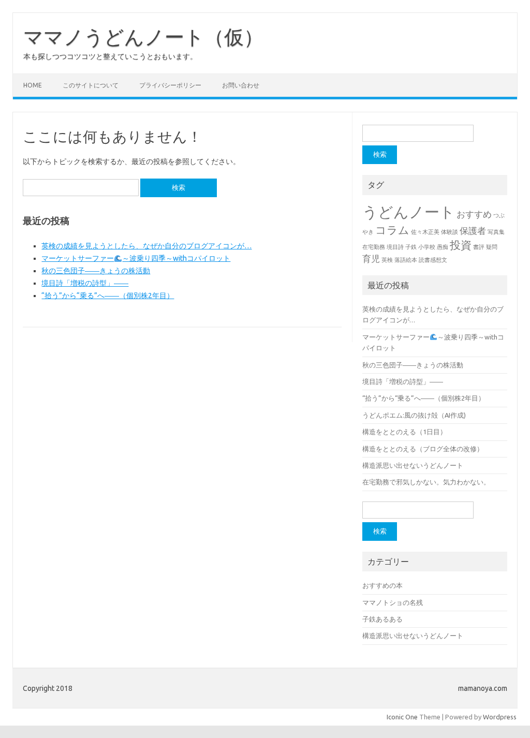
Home (32, 85)
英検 (387, 260)
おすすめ (474, 214)
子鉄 (411, 247)
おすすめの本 (382, 585)
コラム (392, 230)
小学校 (426, 247)
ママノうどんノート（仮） (143, 37)
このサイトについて (91, 85)
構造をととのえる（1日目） (404, 431)
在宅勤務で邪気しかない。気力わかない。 (426, 481)
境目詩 (395, 247)
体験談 (449, 232)
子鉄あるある (382, 619)
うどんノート (408, 211)
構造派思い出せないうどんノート (412, 465)
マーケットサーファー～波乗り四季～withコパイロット (135, 258)
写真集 (496, 232)
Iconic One (402, 716)
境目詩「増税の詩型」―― (84, 283)
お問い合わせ (240, 85)
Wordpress (500, 716)
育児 (371, 258)
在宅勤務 (373, 247)
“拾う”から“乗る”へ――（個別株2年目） (107, 295)
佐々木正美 (425, 232)
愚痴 (442, 247)
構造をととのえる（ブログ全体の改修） (422, 448)
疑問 (491, 247)
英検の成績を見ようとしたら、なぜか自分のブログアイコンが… (146, 246)
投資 (461, 245)
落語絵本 (405, 260)
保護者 (473, 230)
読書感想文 (433, 260)
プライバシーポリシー (170, 85)
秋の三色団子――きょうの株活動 (95, 271)
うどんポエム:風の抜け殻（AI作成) (414, 415)
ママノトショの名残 (392, 602)
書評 (478, 247)
